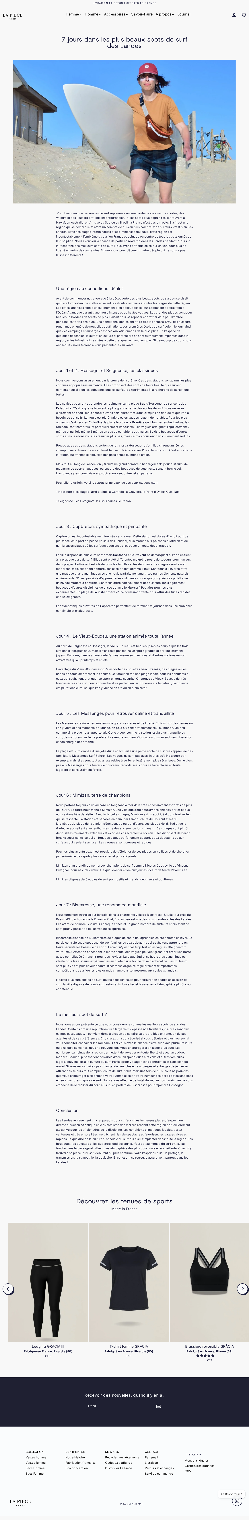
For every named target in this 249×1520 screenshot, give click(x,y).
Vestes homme (36, 1457)
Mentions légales (197, 1460)
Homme (91, 14)
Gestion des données (200, 1466)
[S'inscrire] (158, 1406)
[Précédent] (8, 1288)
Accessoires (114, 14)
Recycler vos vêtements (122, 1457)
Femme (72, 14)
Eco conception (76, 1468)
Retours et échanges (159, 1468)
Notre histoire (75, 1457)
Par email (151, 1457)
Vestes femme (36, 1462)
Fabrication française (80, 1462)
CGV (188, 1471)
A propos (164, 14)
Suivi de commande (159, 1473)
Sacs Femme (35, 1473)
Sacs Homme (35, 1468)
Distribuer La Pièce (118, 1468)
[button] (205, 1355)
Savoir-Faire (142, 14)
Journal (184, 14)
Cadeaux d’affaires (118, 1462)
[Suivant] (242, 1288)
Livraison (151, 1462)
